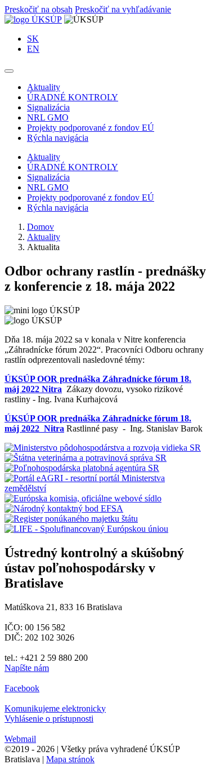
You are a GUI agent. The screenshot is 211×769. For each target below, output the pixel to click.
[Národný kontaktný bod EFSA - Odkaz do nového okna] (64, 508)
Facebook (22, 688)
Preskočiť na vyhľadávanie (123, 9)
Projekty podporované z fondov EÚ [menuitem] (90, 127)
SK (33, 38)
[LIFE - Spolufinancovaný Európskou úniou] (86, 529)
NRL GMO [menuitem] (48, 117)
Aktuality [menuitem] (43, 87)
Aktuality (43, 237)
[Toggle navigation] (9, 71)
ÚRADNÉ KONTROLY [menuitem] (72, 97)
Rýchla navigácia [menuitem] (57, 138)
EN (33, 49)
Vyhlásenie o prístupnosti (49, 718)
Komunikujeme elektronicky (55, 708)
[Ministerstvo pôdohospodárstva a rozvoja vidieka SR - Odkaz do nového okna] (103, 447)
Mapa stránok (70, 759)
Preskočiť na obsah (39, 9)
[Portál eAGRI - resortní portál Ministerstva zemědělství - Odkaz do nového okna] (105, 488)
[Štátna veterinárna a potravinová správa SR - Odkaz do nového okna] (86, 458)
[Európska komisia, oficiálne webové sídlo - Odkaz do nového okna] (83, 498)
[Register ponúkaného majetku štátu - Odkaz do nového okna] (71, 518)
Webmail (20, 739)
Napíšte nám (27, 668)
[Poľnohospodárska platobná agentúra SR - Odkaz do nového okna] (82, 468)
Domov (40, 227)
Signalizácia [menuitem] (48, 107)
